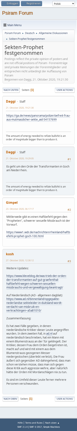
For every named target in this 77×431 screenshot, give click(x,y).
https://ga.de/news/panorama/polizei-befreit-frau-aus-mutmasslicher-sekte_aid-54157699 (38, 117)
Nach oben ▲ (52, 422)
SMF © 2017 (35, 427)
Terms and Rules (34, 422)
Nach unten (11, 89)
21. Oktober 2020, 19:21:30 (20, 107)
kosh (10, 254)
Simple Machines (51, 427)
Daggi (11, 101)
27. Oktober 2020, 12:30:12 (20, 260)
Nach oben (10, 398)
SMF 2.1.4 (22, 427)
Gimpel (12, 202)
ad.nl (49, 333)
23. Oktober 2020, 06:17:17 (20, 208)
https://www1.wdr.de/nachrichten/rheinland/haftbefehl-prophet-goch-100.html (38, 234)
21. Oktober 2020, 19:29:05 (20, 158)
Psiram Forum (17, 13)
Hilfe (20, 422)
